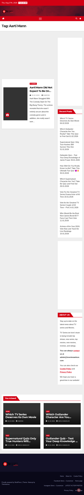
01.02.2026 (51, 421)
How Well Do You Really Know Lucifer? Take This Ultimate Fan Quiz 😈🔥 (70, 168)
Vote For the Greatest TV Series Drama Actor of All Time (70, 194)
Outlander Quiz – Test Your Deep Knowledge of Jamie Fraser (70, 157)
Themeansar (5, 484)
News (7, 411)
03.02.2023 (36, 95)
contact (76, 351)
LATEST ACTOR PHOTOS (73, 485)
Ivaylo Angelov (64, 421)
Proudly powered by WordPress (12, 482)
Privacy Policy (68, 490)
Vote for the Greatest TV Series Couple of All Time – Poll (69, 205)
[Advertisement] (28, 57)
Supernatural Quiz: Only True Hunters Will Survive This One (69, 144)
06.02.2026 (11, 421)
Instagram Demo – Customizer (53, 485)
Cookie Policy (78, 476)
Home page (78, 481)
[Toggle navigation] (40, 18)
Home (62, 476)
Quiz (47, 411)
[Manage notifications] (79, 490)
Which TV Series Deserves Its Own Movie (20, 416)
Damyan (46, 95)
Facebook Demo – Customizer (63, 481)
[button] (76, 18)
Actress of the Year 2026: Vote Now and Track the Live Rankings (70, 228)
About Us (69, 476)
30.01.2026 (51, 445)
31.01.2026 (11, 445)
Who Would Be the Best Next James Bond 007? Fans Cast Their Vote (69, 215)
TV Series (33, 83)
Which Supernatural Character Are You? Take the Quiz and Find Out (70, 181)
